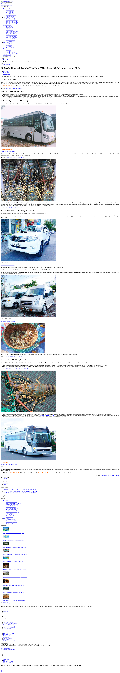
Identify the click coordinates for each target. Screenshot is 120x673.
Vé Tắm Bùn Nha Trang (11, 35)
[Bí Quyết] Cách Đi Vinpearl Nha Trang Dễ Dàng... (14, 592)
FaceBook (5, 483)
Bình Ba (42, 415)
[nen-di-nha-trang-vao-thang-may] (6, 559)
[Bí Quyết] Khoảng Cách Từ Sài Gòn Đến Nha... (14, 540)
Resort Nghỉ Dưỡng (10, 13)
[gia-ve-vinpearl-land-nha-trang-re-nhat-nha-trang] (6, 530)
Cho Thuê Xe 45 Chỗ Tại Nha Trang (9, 464)
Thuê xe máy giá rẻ (7, 638)
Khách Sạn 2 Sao (10, 10)
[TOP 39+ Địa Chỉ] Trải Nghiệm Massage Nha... (14, 585)
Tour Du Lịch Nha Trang (8, 17)
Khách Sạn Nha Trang (8, 8)
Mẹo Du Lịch (9, 45)
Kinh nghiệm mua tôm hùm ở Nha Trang (110, 475)
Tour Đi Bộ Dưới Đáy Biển (9, 627)
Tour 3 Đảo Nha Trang (8, 622)
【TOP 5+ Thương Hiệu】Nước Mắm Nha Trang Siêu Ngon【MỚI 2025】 (20, 491)
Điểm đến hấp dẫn (7, 634)
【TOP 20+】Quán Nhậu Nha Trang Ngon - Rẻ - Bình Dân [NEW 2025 (19, 489)
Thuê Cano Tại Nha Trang (12, 37)
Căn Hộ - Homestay (10, 16)
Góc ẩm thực (6, 639)
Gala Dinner (9, 28)
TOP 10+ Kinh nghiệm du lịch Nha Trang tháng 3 (17, 368)
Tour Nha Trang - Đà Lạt (11, 21)
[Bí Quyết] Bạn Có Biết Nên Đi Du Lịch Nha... (13, 561)
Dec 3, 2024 (6, 72)
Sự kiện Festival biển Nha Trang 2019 (14, 88)
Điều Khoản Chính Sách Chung (13, 53)
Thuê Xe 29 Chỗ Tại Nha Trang (8, 151)
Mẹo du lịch (6, 637)
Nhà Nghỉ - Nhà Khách (11, 15)
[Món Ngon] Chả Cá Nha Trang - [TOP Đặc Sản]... (14, 600)
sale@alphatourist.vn (5, 648)
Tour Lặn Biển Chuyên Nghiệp (10, 623)
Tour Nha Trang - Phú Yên (12, 22)
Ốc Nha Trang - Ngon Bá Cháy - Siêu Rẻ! (15, 157)
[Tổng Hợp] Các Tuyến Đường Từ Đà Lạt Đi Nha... (14, 547)
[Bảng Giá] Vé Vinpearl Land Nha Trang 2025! (13, 533)
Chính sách (5, 48)
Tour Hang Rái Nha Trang (9, 626)
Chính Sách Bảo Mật (10, 52)
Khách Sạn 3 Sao (10, 11)
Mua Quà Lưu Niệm (10, 40)
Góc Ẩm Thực (9, 46)
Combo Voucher (9, 30)
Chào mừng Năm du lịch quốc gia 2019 (14, 207)
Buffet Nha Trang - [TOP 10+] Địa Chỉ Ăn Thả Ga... (15, 569)
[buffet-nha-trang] (6, 567)
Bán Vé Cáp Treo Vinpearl (12, 31)
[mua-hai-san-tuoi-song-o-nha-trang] (6, 551)
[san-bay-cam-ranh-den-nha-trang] (6, 574)
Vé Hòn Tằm (9, 26)
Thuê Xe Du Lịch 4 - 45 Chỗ (12, 33)
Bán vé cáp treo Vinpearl (8, 633)
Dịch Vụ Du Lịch (7, 25)
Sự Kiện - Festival (10, 47)
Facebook (3, 478)
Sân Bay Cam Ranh (49, 415)
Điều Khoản (9, 51)
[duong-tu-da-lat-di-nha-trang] (6, 544)
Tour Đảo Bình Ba (7, 628)
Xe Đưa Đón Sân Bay (11, 41)
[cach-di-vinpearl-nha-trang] (6, 590)
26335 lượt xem (6, 74)
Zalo (6, 478)
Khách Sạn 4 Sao (10, 12)
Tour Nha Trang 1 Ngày (11, 18)
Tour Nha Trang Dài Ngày (12, 20)
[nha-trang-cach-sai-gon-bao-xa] (6, 537)
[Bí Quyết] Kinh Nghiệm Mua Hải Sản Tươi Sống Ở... (15, 554)
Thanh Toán (8, 50)
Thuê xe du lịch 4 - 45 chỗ (9, 640)
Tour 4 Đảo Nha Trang (8, 621)
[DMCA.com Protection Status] (8, 649)
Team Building (9, 27)
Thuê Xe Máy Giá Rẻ (11, 32)
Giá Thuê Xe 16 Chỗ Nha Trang (8, 321)
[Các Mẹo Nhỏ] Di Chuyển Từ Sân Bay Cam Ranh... (15, 577)
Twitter (4, 484)
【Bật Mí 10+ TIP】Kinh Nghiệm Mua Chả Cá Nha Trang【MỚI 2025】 (19, 492)
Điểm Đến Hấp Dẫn (10, 43)
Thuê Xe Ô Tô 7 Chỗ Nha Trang (8, 265)
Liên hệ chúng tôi (7, 55)
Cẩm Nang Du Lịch (7, 42)
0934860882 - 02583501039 (7, 647)
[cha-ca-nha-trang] (6, 598)
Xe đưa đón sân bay (7, 635)
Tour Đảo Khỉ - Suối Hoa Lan (10, 624)
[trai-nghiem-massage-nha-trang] (6, 582)
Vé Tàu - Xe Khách (10, 38)
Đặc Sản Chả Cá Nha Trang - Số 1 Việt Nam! (16, 356)
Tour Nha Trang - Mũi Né (12, 23)
